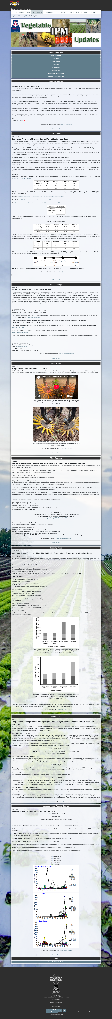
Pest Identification (24, 12)
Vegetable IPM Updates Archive (56, 76)
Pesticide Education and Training (78, 12)
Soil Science (56, 58)
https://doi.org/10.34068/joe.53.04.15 (56, 518)
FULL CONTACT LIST (52, 1010)
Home (15, 12)
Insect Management (56, 55)
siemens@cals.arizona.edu (65, 448)
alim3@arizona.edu (65, 801)
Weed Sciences (56, 67)
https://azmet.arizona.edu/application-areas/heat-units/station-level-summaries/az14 (43, 199)
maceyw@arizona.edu (66, 124)
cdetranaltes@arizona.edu (23, 346)
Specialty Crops (56, 70)
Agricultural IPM (37, 12)
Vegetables (26, 16)
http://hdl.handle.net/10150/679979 (21, 178)
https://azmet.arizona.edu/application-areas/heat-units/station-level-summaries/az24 (37, 202)
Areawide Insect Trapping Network (56, 73)
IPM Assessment (49, 12)
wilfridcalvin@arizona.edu (65, 709)
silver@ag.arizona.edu (65, 272)
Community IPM (61, 12)
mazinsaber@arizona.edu (64, 538)
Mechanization (56, 64)
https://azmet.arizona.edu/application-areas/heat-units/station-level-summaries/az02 (41, 196)
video (47, 370)
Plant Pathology (56, 61)
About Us (93, 12)
